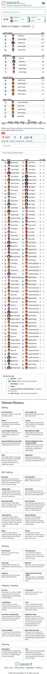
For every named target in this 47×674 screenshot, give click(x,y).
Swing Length (6, 489)
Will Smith (13, 197)
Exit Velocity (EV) (7, 412)
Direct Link (5, 141)
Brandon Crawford (16, 218)
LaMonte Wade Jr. (15, 180)
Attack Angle (29, 489)
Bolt (26, 649)
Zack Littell (31, 228)
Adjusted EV (29, 455)
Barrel (14, 381)
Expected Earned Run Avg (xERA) (33, 574)
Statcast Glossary (13, 402)
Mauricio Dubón (15, 173)
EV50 (3, 455)
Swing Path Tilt (6, 515)
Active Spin (5, 563)
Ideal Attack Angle (7, 501)
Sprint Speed (6, 649)
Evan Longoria (14, 176)
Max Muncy (22, 61)
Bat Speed (5, 477)
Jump (26, 602)
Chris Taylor (14, 228)
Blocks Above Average (32, 630)
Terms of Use (8, 668)
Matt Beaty (21, 36)
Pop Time (4, 590)
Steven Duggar (22, 46)
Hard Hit (13, 379)
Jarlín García (31, 162)
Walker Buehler (22, 83)
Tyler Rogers (31, 187)
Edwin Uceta (21, 106)
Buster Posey (22, 68)
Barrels (4, 421)
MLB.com (40, 668)
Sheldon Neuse (15, 166)
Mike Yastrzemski (15, 256)
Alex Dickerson (15, 221)
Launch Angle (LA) (30, 412)
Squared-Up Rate (30, 515)
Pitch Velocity (6, 551)
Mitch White (21, 116)
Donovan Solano (15, 239)
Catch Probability (7, 630)
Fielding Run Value (30, 614)
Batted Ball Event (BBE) (32, 431)
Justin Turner (14, 201)
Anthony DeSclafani (23, 102)
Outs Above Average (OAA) (10, 614)
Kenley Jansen (32, 176)
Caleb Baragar (21, 113)
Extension (5, 573)
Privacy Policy (19, 668)
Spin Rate (28, 563)
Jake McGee (31, 211)
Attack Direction (30, 501)
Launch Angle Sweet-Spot (9, 431)
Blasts (4, 531)
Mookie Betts (21, 43)
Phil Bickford (31, 173)
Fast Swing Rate (30, 477)
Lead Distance (6, 602)
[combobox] (23, 12)
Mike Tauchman (15, 183)
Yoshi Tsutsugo (22, 39)
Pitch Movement (30, 551)
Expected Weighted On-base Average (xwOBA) (34, 442)
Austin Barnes (21, 50)
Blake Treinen (21, 80)
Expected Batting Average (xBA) (12, 441)
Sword (13, 386)
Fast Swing (14, 384)
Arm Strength (29, 590)
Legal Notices (30, 668)
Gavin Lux (21, 58)
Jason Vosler (14, 208)
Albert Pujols (14, 187)
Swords (27, 531)
